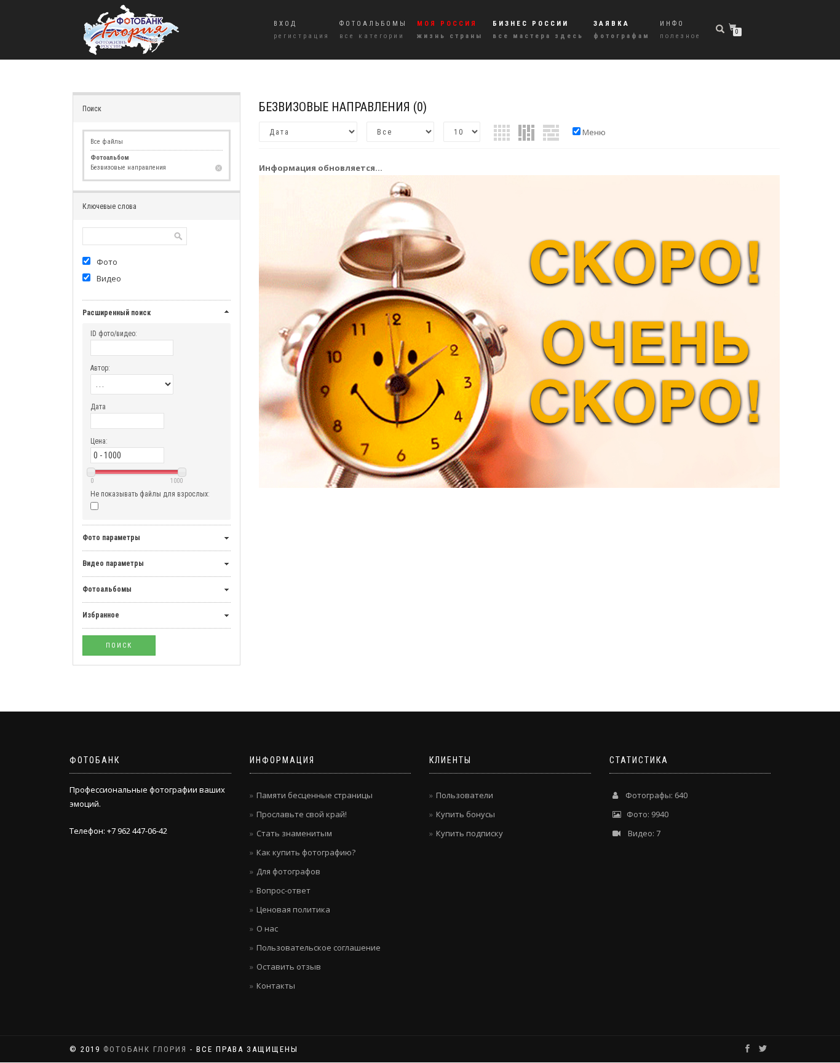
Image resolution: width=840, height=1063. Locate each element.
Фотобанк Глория (145, 1049)
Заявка (621, 30)
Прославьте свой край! (301, 814)
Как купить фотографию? (305, 852)
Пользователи (464, 795)
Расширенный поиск (116, 312)
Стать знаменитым (294, 833)
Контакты (275, 985)
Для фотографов (288, 871)
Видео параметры (113, 563)
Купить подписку (469, 833)
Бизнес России (538, 30)
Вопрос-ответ (283, 890)
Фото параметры (111, 537)
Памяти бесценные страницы (314, 795)
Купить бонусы (465, 814)
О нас (267, 928)
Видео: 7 (640, 833)
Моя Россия (450, 30)
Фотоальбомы (373, 30)
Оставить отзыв (288, 966)
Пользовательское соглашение (318, 947)
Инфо (680, 30)
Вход (302, 30)
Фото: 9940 (644, 814)
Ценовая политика (293, 909)
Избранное (100, 615)
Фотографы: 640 (652, 795)
